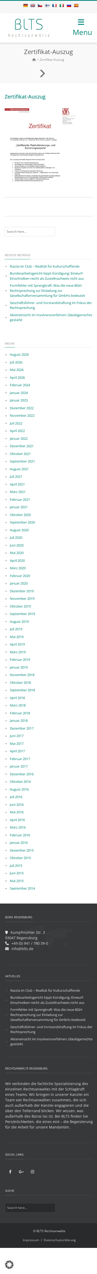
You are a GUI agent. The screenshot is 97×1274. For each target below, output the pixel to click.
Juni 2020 (17, 545)
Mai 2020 (17, 552)
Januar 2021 (19, 507)
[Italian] (61, 5)
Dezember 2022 (22, 408)
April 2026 (17, 377)
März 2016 (18, 827)
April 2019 (17, 644)
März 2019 (18, 652)
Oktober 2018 (20, 682)
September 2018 (22, 690)
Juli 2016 (16, 796)
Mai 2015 (17, 880)
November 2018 (22, 674)
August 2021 (19, 469)
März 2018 (18, 705)
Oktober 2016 (20, 781)
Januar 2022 (19, 438)
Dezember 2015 (22, 850)
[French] (54, 5)
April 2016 (17, 819)
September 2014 (22, 888)
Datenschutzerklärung (60, 1240)
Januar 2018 (19, 720)
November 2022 (22, 415)
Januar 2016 (19, 842)
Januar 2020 (19, 583)
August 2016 (19, 789)
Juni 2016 (17, 804)
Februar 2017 (20, 758)
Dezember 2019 (22, 591)
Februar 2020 (20, 575)
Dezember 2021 (22, 446)
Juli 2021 (16, 476)
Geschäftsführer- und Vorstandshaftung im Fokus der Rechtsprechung (51, 305)
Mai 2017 (17, 743)
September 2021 (22, 461)
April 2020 (17, 560)
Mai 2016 (17, 812)
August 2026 (19, 354)
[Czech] (40, 5)
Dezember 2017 (22, 728)
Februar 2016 (20, 835)
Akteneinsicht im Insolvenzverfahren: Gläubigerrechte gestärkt (51, 317)
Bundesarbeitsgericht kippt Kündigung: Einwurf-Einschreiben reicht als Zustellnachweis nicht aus (47, 276)
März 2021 (18, 491)
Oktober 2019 (20, 606)
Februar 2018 (20, 713)
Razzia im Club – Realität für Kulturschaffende (44, 266)
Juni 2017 (17, 735)
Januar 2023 (19, 400)
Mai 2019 (17, 636)
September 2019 (22, 613)
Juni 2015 (17, 873)
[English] (32, 5)
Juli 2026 (16, 362)
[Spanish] (76, 5)
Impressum (31, 1240)
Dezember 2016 (22, 774)
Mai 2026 (17, 369)
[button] (9, 1264)
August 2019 (19, 621)
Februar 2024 (20, 385)
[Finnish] (47, 5)
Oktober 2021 (20, 453)
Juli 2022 (16, 423)
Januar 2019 (19, 667)
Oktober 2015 (20, 857)
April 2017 (17, 751)
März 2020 (18, 568)
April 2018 (17, 697)
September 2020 (22, 522)
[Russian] (68, 5)
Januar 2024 (19, 392)
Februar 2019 (20, 659)
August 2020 (19, 530)
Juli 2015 (16, 865)
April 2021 (17, 484)
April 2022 (17, 430)
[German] (25, 5)
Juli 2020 (16, 537)
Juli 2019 (16, 629)
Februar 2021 (20, 499)
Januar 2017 (19, 766)
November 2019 (22, 598)
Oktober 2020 (20, 514)
